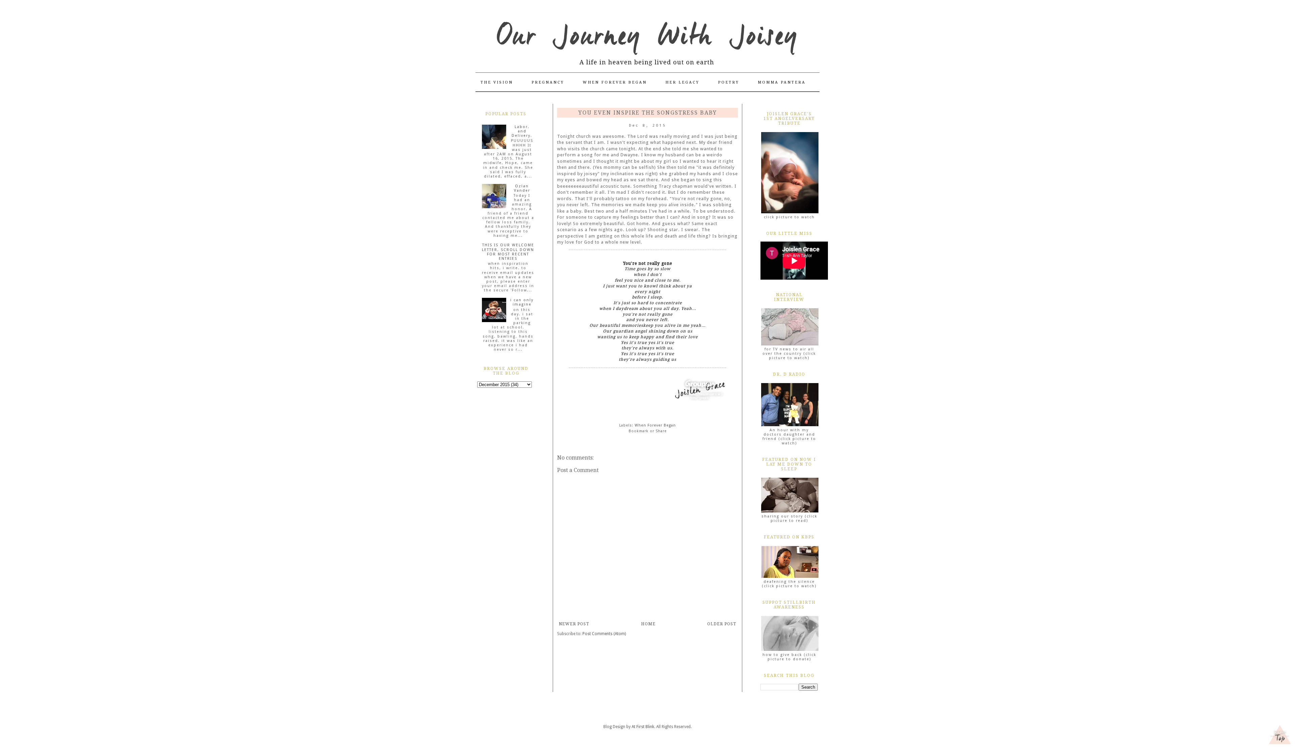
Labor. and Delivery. (522, 131)
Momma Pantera (782, 82)
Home (648, 624)
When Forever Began (615, 82)
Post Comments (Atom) (604, 633)
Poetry (728, 82)
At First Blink (643, 726)
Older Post (721, 624)
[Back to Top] (1279, 735)
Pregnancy (547, 82)
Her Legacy (682, 82)
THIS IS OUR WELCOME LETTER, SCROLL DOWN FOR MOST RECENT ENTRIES (508, 252)
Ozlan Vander (522, 188)
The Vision (497, 82)
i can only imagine (522, 302)
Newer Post (574, 624)
